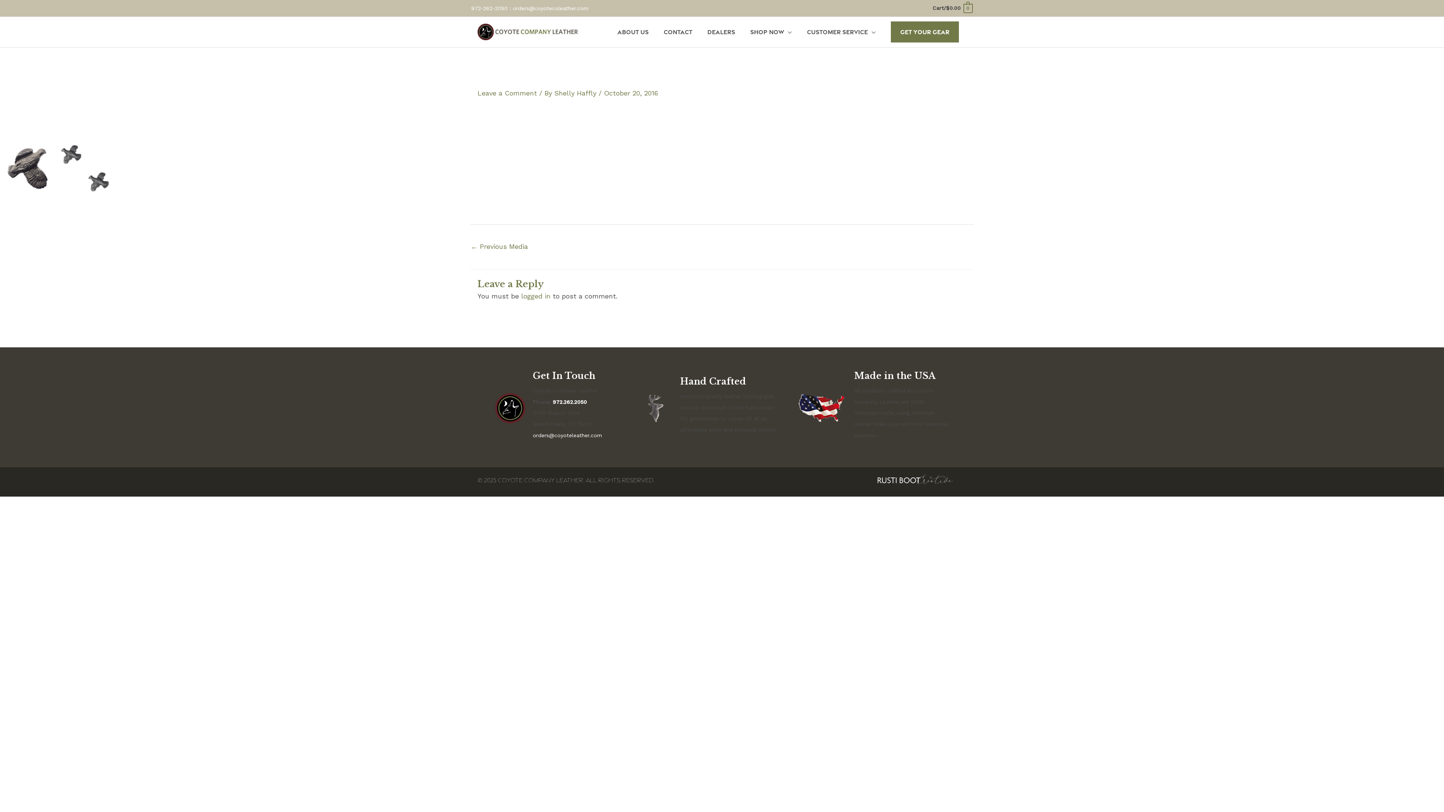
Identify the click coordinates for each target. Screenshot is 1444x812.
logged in (536, 296)
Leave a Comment (507, 93)
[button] (925, 31)
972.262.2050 (570, 402)
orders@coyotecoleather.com (551, 8)
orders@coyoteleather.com (567, 435)
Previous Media (499, 246)
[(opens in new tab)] (915, 479)
